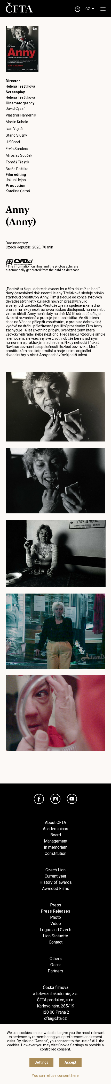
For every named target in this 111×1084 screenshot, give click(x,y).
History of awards (55, 882)
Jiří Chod (13, 142)
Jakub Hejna (16, 180)
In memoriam (55, 847)
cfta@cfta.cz (55, 1018)
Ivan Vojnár (15, 129)
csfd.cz (59, 270)
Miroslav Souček (19, 155)
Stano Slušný (16, 135)
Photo (55, 917)
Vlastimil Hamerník (21, 115)
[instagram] (55, 799)
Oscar (55, 964)
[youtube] (72, 799)
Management (55, 841)
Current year (55, 876)
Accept (70, 1062)
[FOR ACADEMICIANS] (78, 9)
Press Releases (55, 911)
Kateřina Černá (18, 191)
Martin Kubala (17, 122)
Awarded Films (55, 888)
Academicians (55, 828)
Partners (55, 971)
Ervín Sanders (17, 149)
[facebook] (39, 799)
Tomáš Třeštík (17, 162)
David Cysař (15, 108)
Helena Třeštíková (20, 86)
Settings (41, 1062)
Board (55, 834)
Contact (55, 942)
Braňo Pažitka (17, 169)
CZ (87, 9)
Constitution (55, 853)
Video (55, 923)
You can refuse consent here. (56, 1075)
